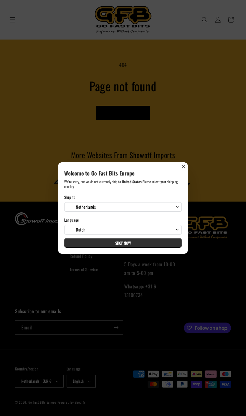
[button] (123, 207)
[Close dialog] (184, 167)
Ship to (70, 197)
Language (71, 220)
